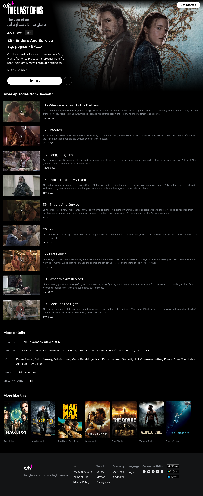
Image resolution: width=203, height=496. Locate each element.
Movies (100, 477)
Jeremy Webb (86, 350)
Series (100, 471)
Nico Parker (102, 359)
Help (75, 466)
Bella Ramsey (43, 359)
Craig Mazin (52, 342)
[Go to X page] (162, 472)
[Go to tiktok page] (153, 472)
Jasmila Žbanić (106, 350)
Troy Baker (35, 364)
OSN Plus (118, 471)
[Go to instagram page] (149, 472)
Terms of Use (80, 477)
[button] (188, 5)
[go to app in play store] (173, 471)
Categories (103, 482)
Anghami (118, 477)
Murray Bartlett (122, 359)
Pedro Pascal (24, 359)
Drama (22, 372)
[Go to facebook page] (144, 472)
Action (32, 372)
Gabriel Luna (62, 359)
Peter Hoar (69, 350)
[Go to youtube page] (157, 472)
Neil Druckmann (32, 342)
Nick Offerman (143, 359)
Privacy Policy (81, 482)
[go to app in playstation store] (173, 476)
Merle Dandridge (82, 359)
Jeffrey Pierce (163, 359)
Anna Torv (180, 359)
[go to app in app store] (173, 466)
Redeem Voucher (83, 471)
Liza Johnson (126, 350)
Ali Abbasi (142, 350)
